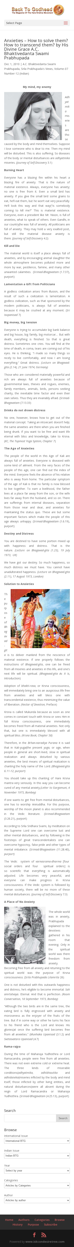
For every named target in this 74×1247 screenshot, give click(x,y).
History (18, 1224)
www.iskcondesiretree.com (45, 1241)
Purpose (33, 1224)
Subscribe (50, 1224)
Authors (23, 1220)
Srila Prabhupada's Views (37, 69)
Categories (42, 1220)
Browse (60, 1220)
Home (9, 1220)
